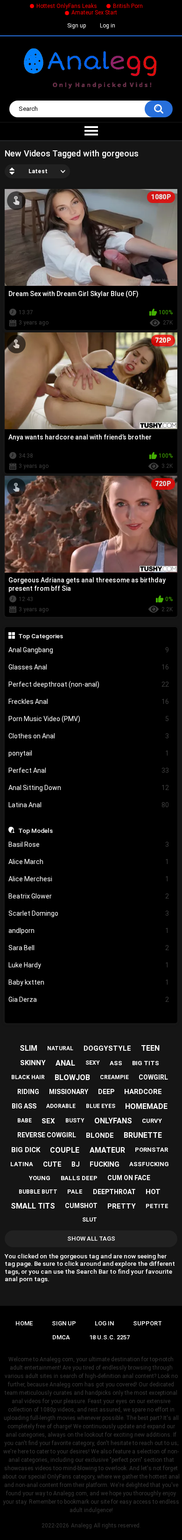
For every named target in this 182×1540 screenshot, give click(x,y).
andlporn (88, 930)
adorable (61, 1106)
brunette (143, 1135)
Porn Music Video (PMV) (88, 719)
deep (106, 1091)
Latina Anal (88, 805)
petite (157, 1205)
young (39, 1178)
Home (24, 1323)
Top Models (35, 830)
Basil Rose (88, 844)
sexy (92, 1063)
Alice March (88, 861)
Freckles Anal (88, 701)
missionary (68, 1091)
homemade (146, 1106)
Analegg (81, 1525)
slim (28, 1048)
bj (75, 1164)
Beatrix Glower (88, 896)
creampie (114, 1077)
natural (60, 1048)
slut (89, 1219)
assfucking (149, 1164)
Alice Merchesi (88, 879)
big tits (145, 1063)
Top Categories (40, 636)
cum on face (128, 1178)
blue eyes (100, 1106)
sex (48, 1121)
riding (28, 1091)
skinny (33, 1063)
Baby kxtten (88, 982)
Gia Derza (88, 999)
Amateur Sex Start (94, 12)
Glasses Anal (88, 667)
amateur (107, 1150)
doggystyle (107, 1048)
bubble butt (38, 1192)
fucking (104, 1164)
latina (21, 1164)
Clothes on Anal (88, 736)
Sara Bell (88, 948)
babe (24, 1120)
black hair (28, 1077)
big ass (24, 1106)
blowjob (72, 1077)
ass (116, 1063)
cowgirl (153, 1077)
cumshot (81, 1205)
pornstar (151, 1149)
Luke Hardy (88, 965)
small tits (33, 1206)
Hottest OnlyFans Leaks (66, 6)
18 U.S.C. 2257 (109, 1337)
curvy (152, 1120)
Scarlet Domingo (88, 913)
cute (52, 1164)
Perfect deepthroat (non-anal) (88, 684)
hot (153, 1192)
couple (64, 1150)
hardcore (143, 1091)
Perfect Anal (88, 770)
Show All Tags (91, 1238)
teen (150, 1048)
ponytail (88, 753)
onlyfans (113, 1120)
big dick (25, 1150)
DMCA (61, 1337)
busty (74, 1120)
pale (75, 1191)
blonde (100, 1135)
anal (65, 1063)
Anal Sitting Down (88, 787)
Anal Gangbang (88, 650)
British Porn (128, 6)
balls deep (79, 1178)
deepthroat (114, 1192)
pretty (121, 1206)
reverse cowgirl (46, 1135)
